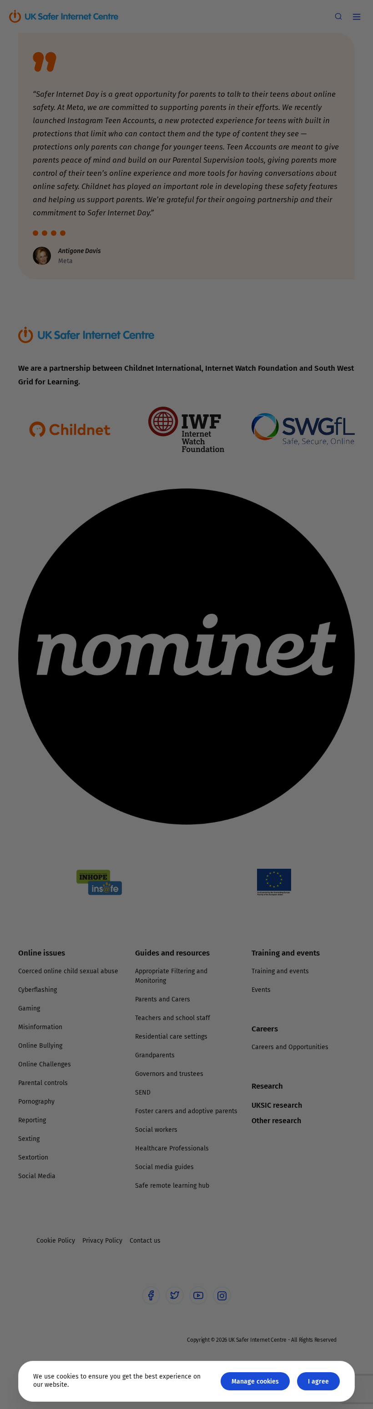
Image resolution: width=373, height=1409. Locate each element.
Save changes (270, 813)
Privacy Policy (93, 806)
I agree (318, 1381)
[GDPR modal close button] (295, 592)
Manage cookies (255, 1381)
